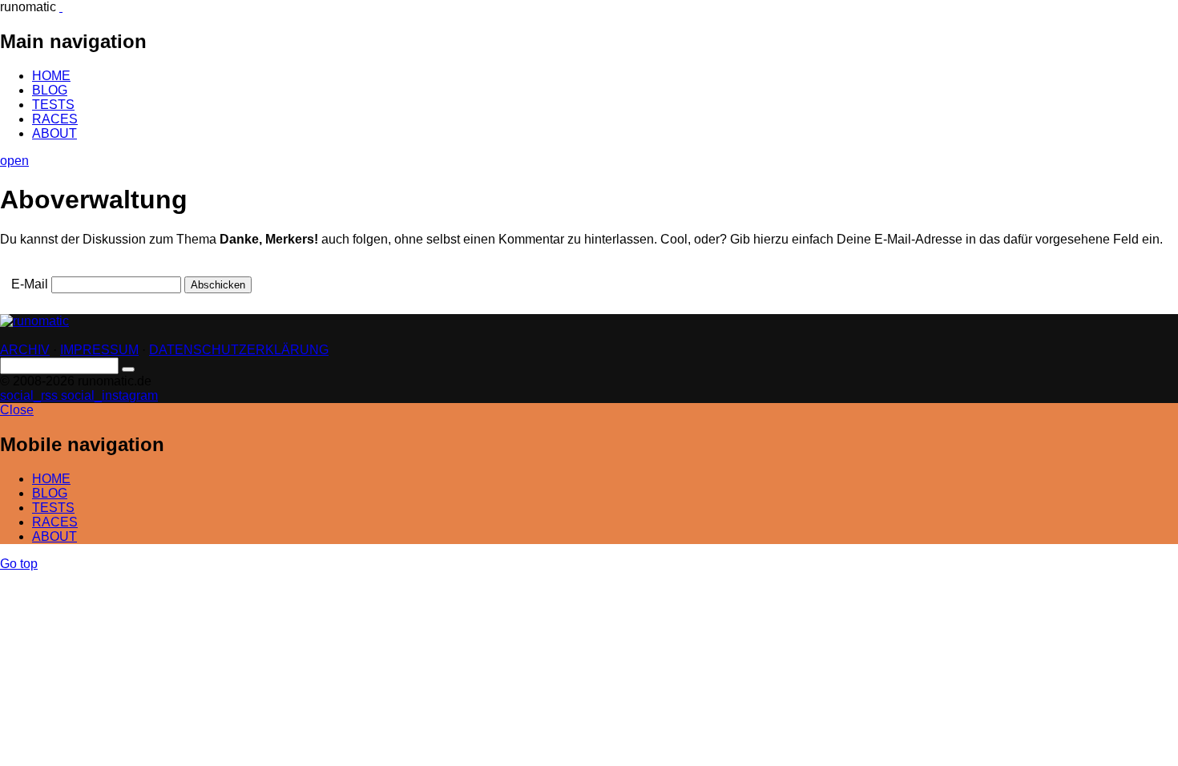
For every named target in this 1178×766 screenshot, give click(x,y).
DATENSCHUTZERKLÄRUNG (239, 350)
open (14, 160)
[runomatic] (61, 7)
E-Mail (29, 284)
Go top (19, 563)
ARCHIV (25, 350)
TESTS (53, 104)
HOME (51, 76)
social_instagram (109, 395)
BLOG (49, 90)
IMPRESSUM (99, 350)
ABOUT (54, 133)
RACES (55, 119)
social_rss (30, 395)
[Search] (128, 369)
